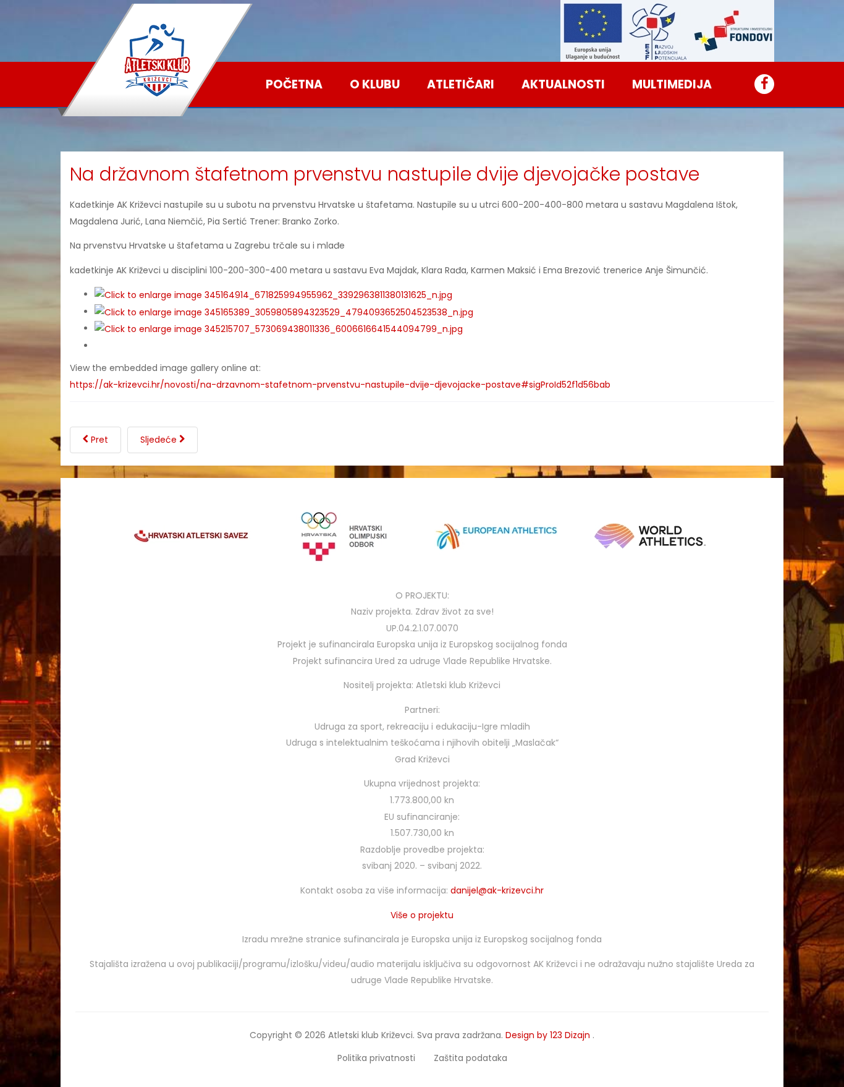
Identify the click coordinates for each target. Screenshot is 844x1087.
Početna (294, 84)
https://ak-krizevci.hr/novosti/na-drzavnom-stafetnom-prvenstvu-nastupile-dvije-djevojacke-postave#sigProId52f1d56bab (340, 384)
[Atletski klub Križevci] (157, 60)
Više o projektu (422, 915)
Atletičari (460, 84)
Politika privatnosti (376, 1058)
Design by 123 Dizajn (549, 1035)
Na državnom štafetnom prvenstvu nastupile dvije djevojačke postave (384, 174)
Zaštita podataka (470, 1058)
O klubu (375, 84)
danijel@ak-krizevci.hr (497, 890)
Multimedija (672, 84)
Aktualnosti (563, 84)
